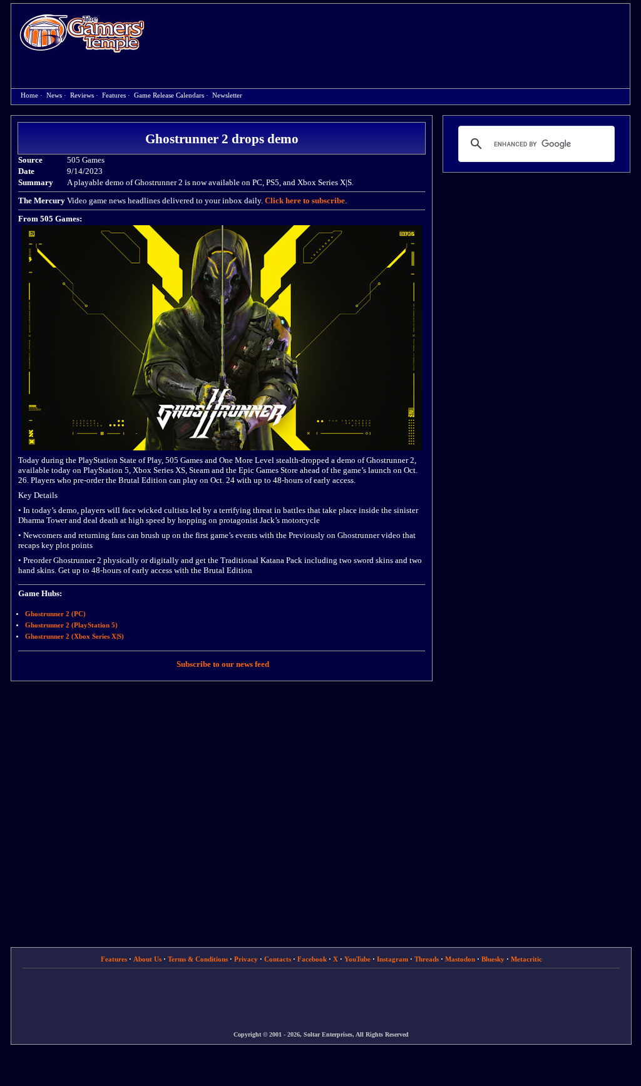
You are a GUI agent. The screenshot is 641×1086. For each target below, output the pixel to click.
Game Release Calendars (169, 95)
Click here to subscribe (305, 200)
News (54, 95)
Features (114, 95)
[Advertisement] (394, 35)
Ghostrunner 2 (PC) (55, 614)
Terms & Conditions (198, 959)
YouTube (357, 959)
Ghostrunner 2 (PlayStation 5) (71, 625)
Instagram (392, 959)
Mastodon (460, 959)
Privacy (246, 959)
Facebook (312, 959)
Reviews (82, 95)
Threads (426, 959)
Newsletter (227, 95)
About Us (147, 959)
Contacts (277, 959)
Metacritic (526, 959)
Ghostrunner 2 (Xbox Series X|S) (74, 636)
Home (82, 33)
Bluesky (493, 959)
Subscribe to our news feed (223, 664)
